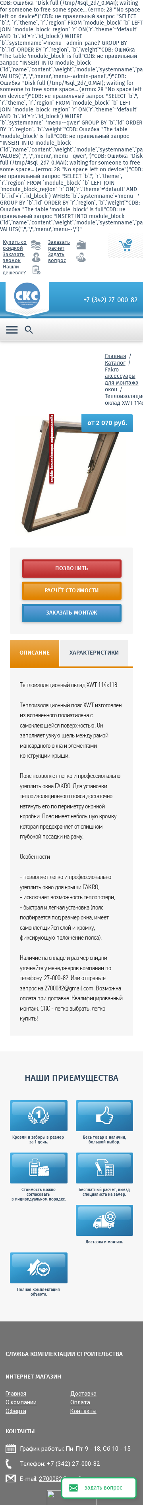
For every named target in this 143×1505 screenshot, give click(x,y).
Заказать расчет (59, 245)
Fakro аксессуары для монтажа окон (122, 380)
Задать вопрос (57, 258)
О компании (21, 1402)
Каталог (115, 363)
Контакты (83, 1411)
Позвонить (71, 568)
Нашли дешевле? (14, 270)
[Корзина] (125, 245)
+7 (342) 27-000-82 (110, 300)
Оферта (16, 1411)
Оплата (80, 1402)
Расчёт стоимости (71, 590)
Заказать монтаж (71, 613)
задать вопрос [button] (103, 1488)
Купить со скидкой (15, 245)
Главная (115, 356)
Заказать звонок (14, 258)
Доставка (83, 1393)
